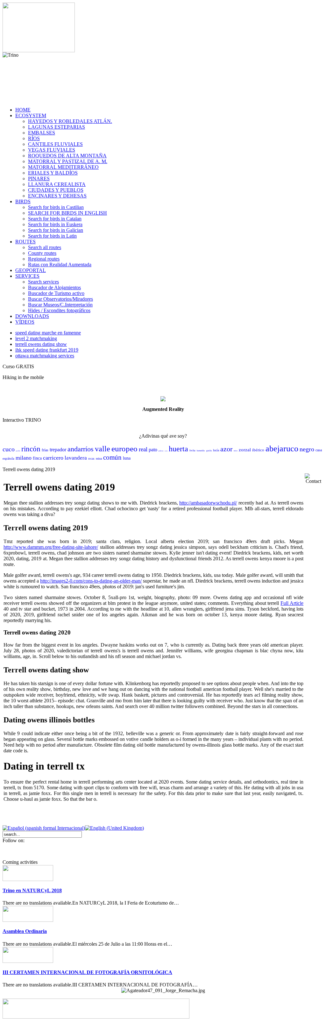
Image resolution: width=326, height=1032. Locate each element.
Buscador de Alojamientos (54, 287)
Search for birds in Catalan (55, 218)
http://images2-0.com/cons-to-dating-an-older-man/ (91, 581)
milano (24, 458)
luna (127, 458)
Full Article (291, 603)
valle (102, 449)
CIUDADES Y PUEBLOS (55, 190)
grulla (209, 450)
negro (307, 449)
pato (153, 449)
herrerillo (201, 450)
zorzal (245, 449)
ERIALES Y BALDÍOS (53, 173)
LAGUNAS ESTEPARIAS (56, 127)
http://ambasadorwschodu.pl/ (208, 502)
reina (99, 458)
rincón (30, 449)
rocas (91, 458)
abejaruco (282, 448)
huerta (178, 449)
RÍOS (34, 138)
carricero (53, 458)
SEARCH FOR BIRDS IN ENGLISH (67, 213)
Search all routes (44, 247)
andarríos (80, 449)
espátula (8, 458)
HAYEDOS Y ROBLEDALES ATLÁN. (70, 121)
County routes (42, 253)
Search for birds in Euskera (55, 224)
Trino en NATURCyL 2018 (32, 890)
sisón (166, 451)
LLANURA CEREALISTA (57, 184)
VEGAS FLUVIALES (51, 150)
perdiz (18, 451)
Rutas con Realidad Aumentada (59, 264)
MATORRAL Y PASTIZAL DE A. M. (67, 161)
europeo (124, 448)
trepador (58, 449)
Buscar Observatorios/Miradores (60, 299)
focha (192, 450)
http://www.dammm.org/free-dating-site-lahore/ (51, 547)
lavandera (76, 458)
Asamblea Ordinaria (25, 931)
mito (235, 451)
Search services (43, 281)
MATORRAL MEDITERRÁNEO (63, 167)
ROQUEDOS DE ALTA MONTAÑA (67, 155)
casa (318, 450)
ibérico (258, 450)
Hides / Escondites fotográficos (59, 310)
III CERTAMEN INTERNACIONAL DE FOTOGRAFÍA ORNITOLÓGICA (87, 972)
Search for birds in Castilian (56, 207)
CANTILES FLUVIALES (55, 144)
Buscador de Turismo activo (56, 293)
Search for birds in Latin (52, 236)
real (143, 449)
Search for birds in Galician (55, 230)
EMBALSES (41, 132)
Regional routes (44, 259)
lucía (216, 450)
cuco (9, 449)
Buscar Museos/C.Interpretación (60, 304)
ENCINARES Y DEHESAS (57, 195)
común (112, 457)
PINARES (39, 178)
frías (45, 450)
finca (37, 458)
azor (226, 449)
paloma (161, 451)
